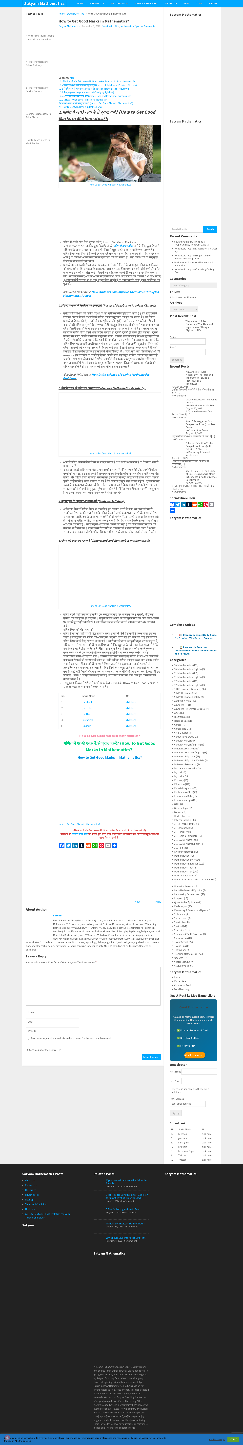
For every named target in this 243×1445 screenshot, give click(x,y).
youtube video (181, 965)
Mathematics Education (186, 863)
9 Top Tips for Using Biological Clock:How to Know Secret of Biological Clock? (127, 1196)
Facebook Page (186, 1151)
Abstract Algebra (182, 700)
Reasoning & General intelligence (191, 910)
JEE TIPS (178, 847)
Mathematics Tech (183, 867)
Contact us (31, 1185)
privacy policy (32, 1194)
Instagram (87, 720)
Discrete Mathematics (185, 768)
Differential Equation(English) (189, 760)
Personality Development (187, 894)
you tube (87, 708)
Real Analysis (180, 906)
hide (72, 77)
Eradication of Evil (183, 792)
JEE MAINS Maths (183, 839)
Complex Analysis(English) (187, 744)
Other (199, 3)
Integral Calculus (182, 820)
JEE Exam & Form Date (185, 835)
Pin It (158, 901)
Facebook (87, 702)
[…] (179, 392)
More (186, 3)
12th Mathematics (183, 681)
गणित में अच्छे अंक (123, 246)
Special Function (182, 922)
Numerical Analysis (183, 886)
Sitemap (213, 3)
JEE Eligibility (181, 831)
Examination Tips (75, 13)
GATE (177, 804)
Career (177, 724)
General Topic (181, 808)
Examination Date (183, 796)
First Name (175, 1071)
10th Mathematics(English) (188, 669)
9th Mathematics (183, 693)
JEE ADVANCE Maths (185, 824)
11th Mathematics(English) (188, 677)
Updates (178, 957)
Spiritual (178, 926)
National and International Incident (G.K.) (195, 879)
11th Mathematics (183, 673)
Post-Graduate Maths (147, 3)
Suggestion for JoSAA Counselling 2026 (193, 257)
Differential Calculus (184, 748)
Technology (180, 949)
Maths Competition (184, 875)
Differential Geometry (185, 764)
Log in (177, 977)
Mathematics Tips (130, 26)
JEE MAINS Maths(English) (187, 843)
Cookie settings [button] (217, 1439)
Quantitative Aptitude (185, 902)
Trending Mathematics (185, 953)
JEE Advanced (181, 827)
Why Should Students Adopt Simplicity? (126, 1237)
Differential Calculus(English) (189, 752)
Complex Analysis (183, 740)
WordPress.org (182, 989)
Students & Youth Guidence (188, 934)
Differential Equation (185, 756)
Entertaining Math (183, 788)
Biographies (180, 716)
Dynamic (178, 772)
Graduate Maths (119, 3)
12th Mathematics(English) (188, 685)
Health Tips (180, 816)
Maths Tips (171, 3)
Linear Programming (184, 851)
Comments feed (182, 985)
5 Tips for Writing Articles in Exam (123, 1209)
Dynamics (179, 776)
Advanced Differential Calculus (189, 708)
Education (179, 784)
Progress (179, 898)
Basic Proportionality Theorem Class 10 (192, 243)
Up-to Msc (30, 1209)
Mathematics (97, 3)
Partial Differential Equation (188, 890)
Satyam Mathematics (44, 3)
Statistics (179, 930)
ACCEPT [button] (233, 1439)
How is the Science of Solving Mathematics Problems (106, 376)
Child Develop (181, 732)
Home (80, 3)
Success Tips (181, 938)
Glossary (178, 812)
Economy (179, 780)
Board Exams (181, 720)
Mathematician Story (185, 859)
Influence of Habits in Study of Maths (125, 1223)
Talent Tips (180, 946)
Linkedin (86, 725)
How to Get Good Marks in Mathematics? (110, 184)
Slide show (179, 914)
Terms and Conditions (36, 1204)
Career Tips (180, 728)
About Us (30, 1180)
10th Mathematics (183, 665)
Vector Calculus (182, 961)
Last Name (175, 1081)
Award (177, 712)
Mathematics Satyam (185, 262)
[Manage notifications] (7, 1437)
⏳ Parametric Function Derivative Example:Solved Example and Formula (196, 650)
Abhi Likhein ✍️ (193, 1055)
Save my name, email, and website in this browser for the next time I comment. (71, 1038)
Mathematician (181, 855)
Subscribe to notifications (182, 297)
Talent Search (181, 942)
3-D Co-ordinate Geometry (188, 689)
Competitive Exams (184, 736)
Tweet (136, 901)
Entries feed (180, 981)
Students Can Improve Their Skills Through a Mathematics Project (111, 293)
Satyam (57, 915)
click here (131, 702)
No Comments (148, 26)
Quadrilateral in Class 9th (196, 250)
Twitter (86, 714)
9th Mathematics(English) (187, 697)
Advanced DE (181, 704)
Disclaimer (30, 1190)
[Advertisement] (110, 53)
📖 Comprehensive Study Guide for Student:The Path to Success (196, 636)
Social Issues (180, 918)
